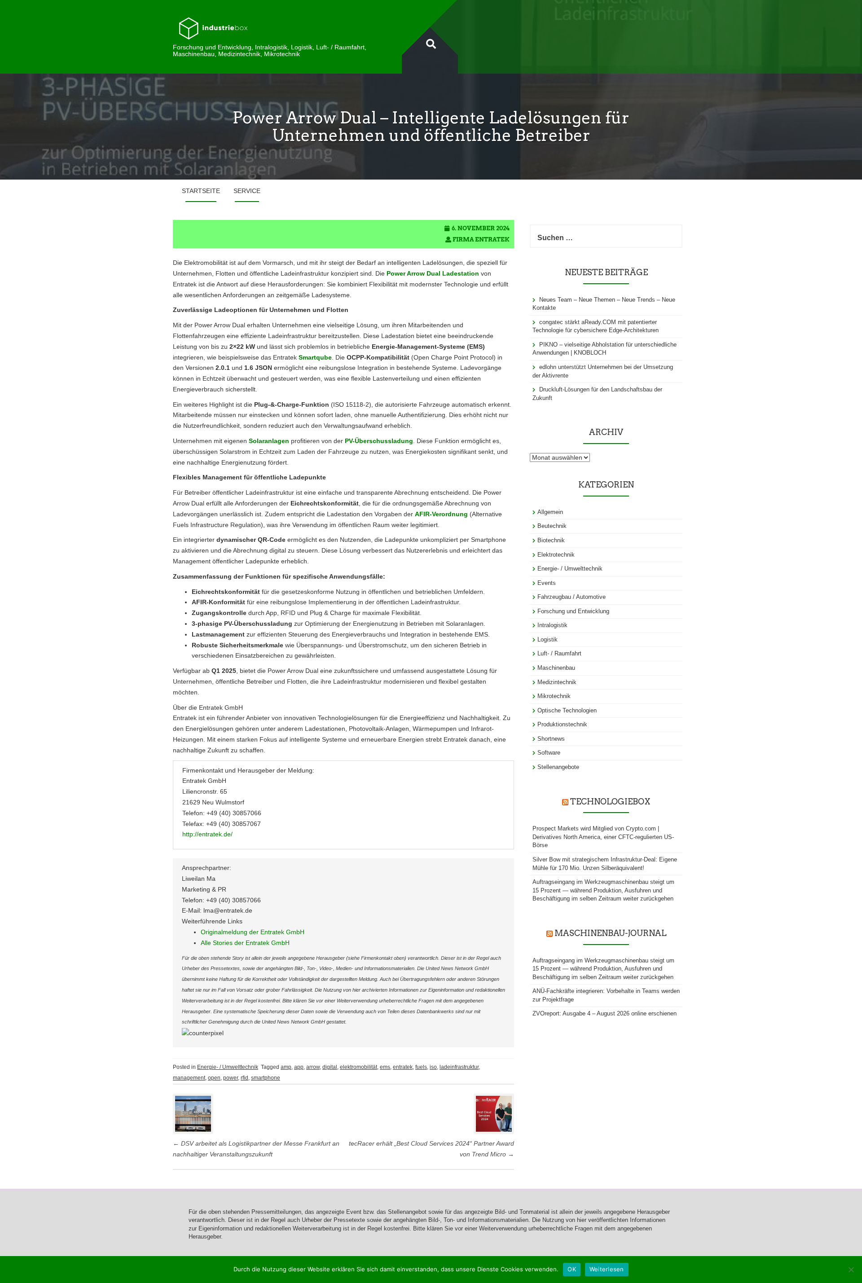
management (189, 1078)
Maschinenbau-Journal (610, 933)
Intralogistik (552, 625)
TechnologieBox (610, 801)
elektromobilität (358, 1067)
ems (385, 1067)
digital (329, 1067)
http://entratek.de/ (207, 834)
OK (571, 1269)
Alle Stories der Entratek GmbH (245, 942)
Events (546, 583)
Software (548, 752)
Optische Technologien (567, 710)
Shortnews (551, 738)
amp (286, 1067)
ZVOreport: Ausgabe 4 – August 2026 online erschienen (604, 1013)
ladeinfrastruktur (459, 1067)
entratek (403, 1067)
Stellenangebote (558, 767)
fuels (421, 1067)
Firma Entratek (481, 239)
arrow (313, 1067)
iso (433, 1067)
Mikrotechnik (554, 696)
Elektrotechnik (556, 554)
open (214, 1078)
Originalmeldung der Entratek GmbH (252, 932)
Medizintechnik (556, 682)
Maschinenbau (556, 667)
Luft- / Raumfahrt (559, 653)
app (298, 1067)
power (230, 1078)
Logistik (547, 639)
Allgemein (550, 512)
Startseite (201, 190)
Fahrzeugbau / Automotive (571, 596)
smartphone (265, 1078)
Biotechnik (551, 540)
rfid (244, 1078)
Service (246, 190)
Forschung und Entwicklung (573, 611)
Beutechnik (552, 526)
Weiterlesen (606, 1269)
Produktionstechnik (562, 724)
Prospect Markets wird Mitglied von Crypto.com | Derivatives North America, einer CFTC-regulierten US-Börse (603, 836)
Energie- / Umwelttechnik (227, 1067)
